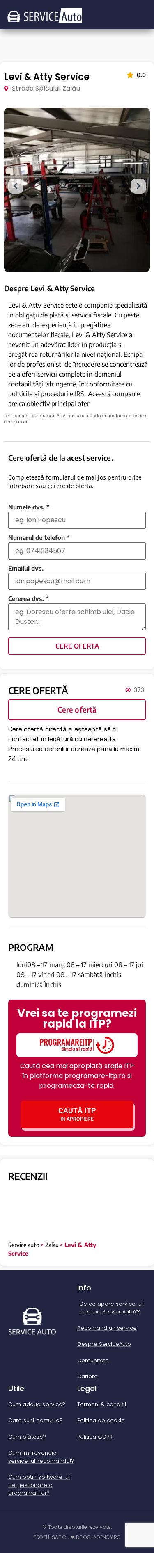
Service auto (23, 1244)
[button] (15, 186)
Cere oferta (77, 646)
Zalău (52, 1244)
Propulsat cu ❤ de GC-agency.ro (77, 1537)
